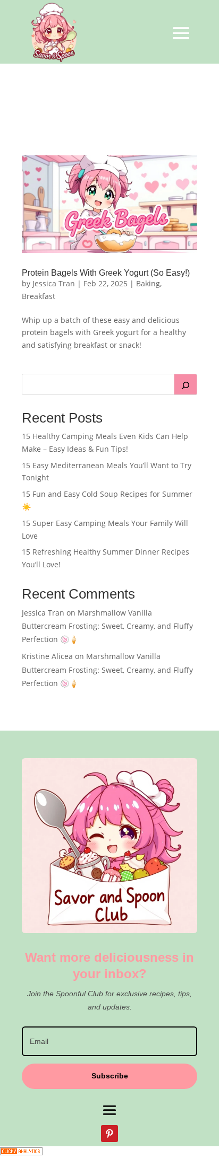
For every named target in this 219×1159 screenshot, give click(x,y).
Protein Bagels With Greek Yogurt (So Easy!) (106, 272)
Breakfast (38, 296)
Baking (148, 283)
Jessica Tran (53, 283)
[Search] (185, 384)
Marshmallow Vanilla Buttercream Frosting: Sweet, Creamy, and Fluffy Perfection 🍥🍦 (107, 626)
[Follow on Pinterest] (109, 1133)
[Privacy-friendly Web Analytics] (21, 1152)
